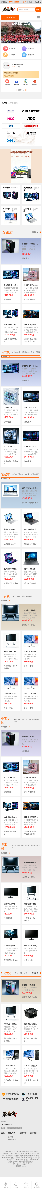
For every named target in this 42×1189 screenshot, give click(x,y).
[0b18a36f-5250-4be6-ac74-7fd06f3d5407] (31, 133)
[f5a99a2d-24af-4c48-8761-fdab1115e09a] (11, 125)
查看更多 (35, 232)
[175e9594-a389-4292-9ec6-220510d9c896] (31, 111)
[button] (20, 41)
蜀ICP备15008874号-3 (22, 1154)
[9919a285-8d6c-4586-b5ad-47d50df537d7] (31, 125)
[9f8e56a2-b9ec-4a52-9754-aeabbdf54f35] (11, 133)
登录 (24, 2)
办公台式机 (12, 1139)
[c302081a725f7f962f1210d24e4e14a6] (31, 118)
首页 (3, 1133)
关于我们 (33, 1133)
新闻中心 (23, 1133)
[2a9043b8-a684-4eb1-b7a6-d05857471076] (11, 140)
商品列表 (11, 1133)
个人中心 (38, 2)
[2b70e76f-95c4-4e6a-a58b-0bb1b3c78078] (11, 118)
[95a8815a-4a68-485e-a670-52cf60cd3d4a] (11, 111)
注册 (30, 2)
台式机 (10, 1137)
